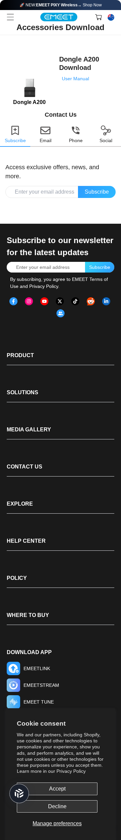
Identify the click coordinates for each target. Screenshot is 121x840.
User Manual (75, 78)
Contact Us (24, 466)
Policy (17, 578)
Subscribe (97, 192)
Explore (20, 504)
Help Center (26, 541)
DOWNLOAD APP (29, 652)
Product (20, 355)
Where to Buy (28, 615)
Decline (57, 806)
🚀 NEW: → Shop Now (60, 5)
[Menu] (10, 17)
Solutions (22, 392)
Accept (57, 789)
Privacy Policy (71, 771)
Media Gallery (29, 429)
